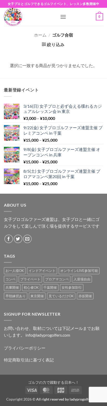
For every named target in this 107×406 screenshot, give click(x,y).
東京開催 (37, 296)
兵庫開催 (12, 287)
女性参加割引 (72, 287)
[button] (63, 16)
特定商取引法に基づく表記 (29, 359)
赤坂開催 (85, 296)
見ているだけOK (61, 296)
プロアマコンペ (57, 279)
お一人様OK (14, 271)
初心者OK (31, 287)
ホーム (40, 34)
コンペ (10, 279)
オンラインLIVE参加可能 (79, 271)
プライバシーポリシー (24, 347)
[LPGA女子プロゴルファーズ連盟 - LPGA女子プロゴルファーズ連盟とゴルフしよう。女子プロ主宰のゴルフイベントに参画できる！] (30, 17)
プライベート (30, 279)
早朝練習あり (15, 296)
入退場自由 (81, 279)
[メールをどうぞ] (27, 239)
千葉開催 (50, 287)
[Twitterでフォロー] (18, 239)
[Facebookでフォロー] (8, 239)
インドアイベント (42, 271)
